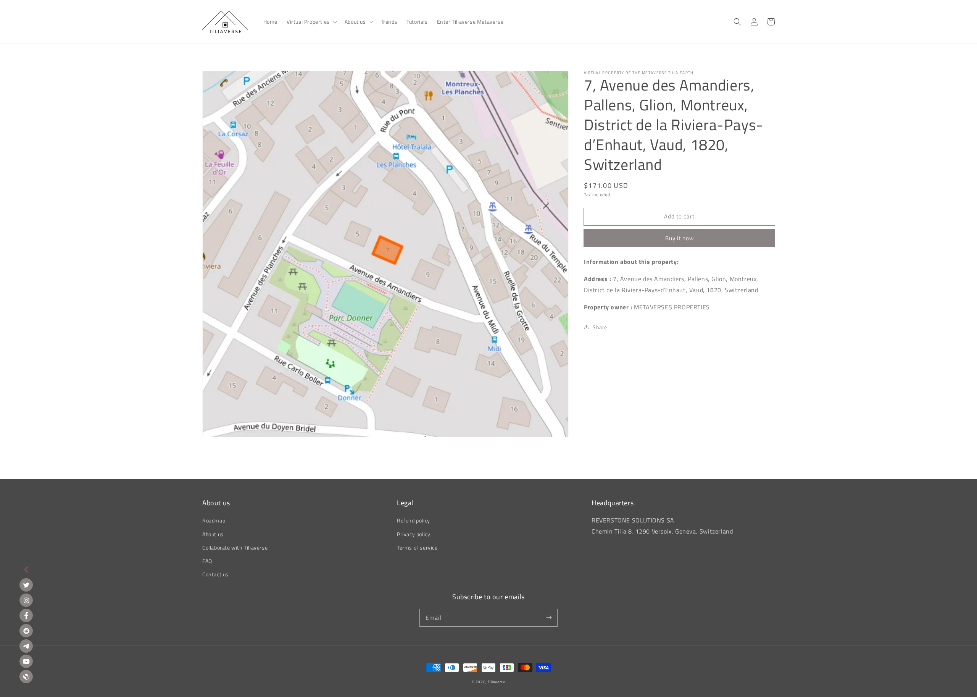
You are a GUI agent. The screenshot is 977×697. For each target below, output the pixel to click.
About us (213, 534)
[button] (311, 22)
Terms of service (417, 547)
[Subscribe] (548, 617)
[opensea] (26, 676)
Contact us (215, 574)
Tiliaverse (496, 682)
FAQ (207, 561)
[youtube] (26, 661)
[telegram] (26, 646)
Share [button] (600, 327)
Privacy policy (413, 534)
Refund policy (413, 520)
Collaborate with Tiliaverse (235, 547)
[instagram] (26, 600)
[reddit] (26, 630)
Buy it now (679, 238)
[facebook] (26, 615)
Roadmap (213, 520)
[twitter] (26, 585)
